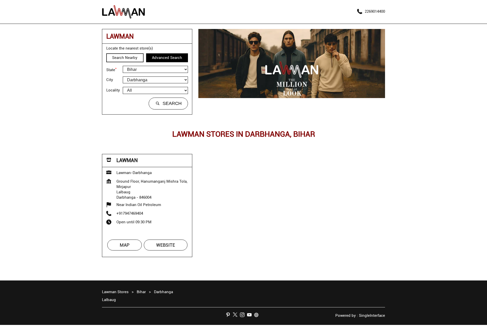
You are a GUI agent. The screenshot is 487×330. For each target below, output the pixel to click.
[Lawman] (123, 12)
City (109, 79)
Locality (113, 90)
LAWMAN (127, 160)
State (111, 69)
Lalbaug (109, 299)
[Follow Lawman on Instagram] (243, 315)
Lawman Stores (116, 292)
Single (372, 315)
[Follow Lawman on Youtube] (250, 315)
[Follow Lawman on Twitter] (236, 315)
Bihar (141, 292)
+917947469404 (129, 213)
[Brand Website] (257, 315)
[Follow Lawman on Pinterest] (229, 315)
